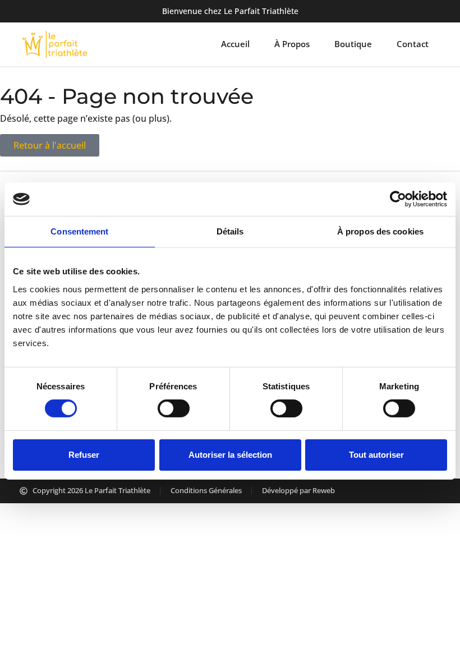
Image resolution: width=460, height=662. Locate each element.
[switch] (174, 408)
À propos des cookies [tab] (380, 231)
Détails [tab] (230, 231)
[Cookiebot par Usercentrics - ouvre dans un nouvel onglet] (398, 199)
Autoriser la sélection (230, 454)
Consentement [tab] (79, 231)
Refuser (83, 454)
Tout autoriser (376, 454)
